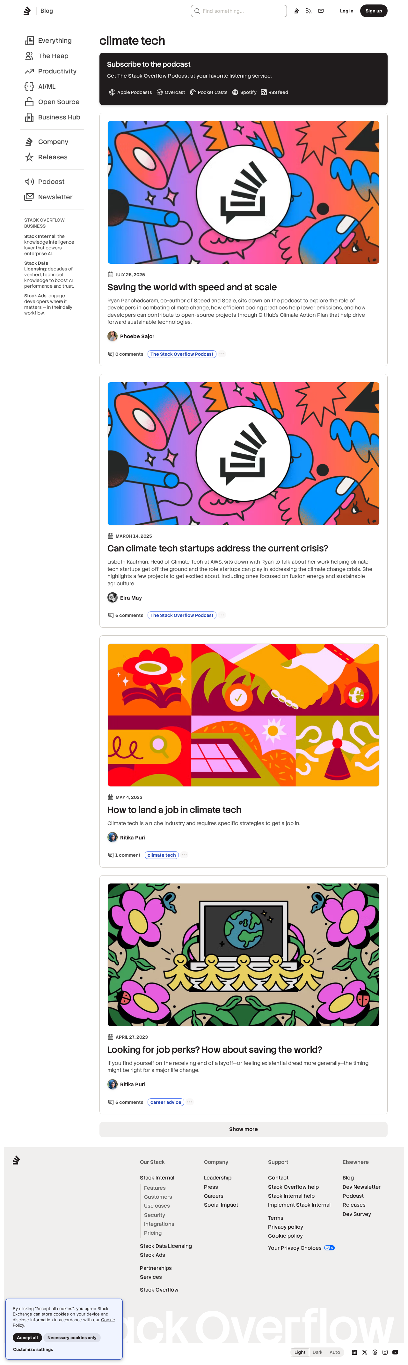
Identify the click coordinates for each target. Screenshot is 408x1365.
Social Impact (221, 1205)
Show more (243, 1129)
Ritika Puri (132, 837)
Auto (335, 1352)
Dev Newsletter (362, 1187)
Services (151, 1277)
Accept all (27, 1337)
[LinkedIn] (354, 1352)
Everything (55, 40)
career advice (165, 1102)
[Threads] (375, 1352)
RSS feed (278, 92)
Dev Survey (357, 1214)
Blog (348, 1177)
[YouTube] (395, 1352)
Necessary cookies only (72, 1337)
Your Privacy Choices (295, 1248)
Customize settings (33, 1349)
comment (128, 855)
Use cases (157, 1205)
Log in (346, 10)
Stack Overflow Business (44, 223)
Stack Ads (152, 1255)
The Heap (53, 56)
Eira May (131, 598)
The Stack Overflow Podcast (182, 354)
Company (53, 142)
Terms (275, 1218)
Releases (53, 157)
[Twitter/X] (365, 1352)
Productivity (57, 71)
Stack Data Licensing (166, 1246)
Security (154, 1215)
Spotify (248, 92)
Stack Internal (157, 1177)
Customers (158, 1197)
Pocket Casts (213, 92)
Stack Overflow (159, 1289)
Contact (278, 1177)
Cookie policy (285, 1235)
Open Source (59, 102)
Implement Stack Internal (299, 1205)
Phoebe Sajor (137, 336)
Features (155, 1188)
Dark (318, 1352)
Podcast (51, 182)
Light (300, 1352)
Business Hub (59, 117)
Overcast (175, 92)
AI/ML (47, 86)
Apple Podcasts (134, 92)
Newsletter (55, 197)
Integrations (159, 1224)
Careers (213, 1196)
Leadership (217, 1177)
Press (211, 1187)
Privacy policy (285, 1227)
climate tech (162, 855)
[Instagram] (385, 1352)
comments (129, 354)
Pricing (153, 1233)
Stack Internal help (291, 1196)
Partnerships (156, 1268)
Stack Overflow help (293, 1187)
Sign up (374, 10)
